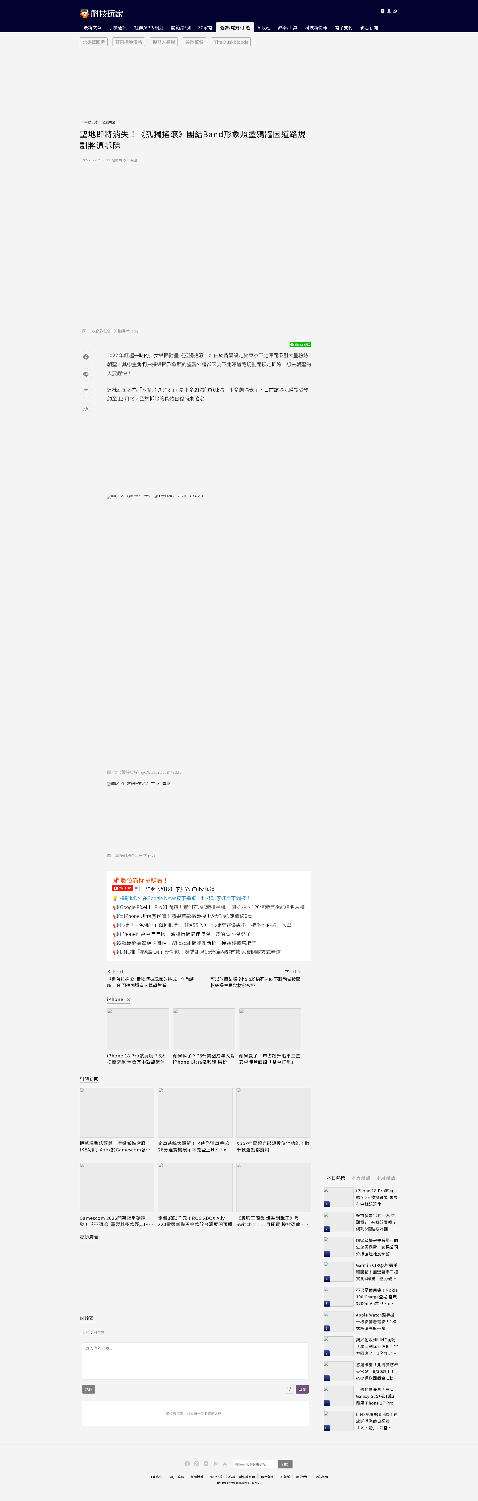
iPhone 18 (118, 999)
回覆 (302, 1389)
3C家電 (205, 27)
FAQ (172, 1476)
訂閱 (285, 1464)
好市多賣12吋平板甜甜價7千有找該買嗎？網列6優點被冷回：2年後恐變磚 (376, 1222)
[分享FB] (86, 357)
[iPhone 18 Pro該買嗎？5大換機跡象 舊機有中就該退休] (138, 1029)
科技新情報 (316, 27)
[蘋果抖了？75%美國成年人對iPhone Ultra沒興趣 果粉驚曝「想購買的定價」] (204, 1029)
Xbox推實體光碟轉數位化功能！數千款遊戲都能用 (273, 1146)
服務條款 (216, 1476)
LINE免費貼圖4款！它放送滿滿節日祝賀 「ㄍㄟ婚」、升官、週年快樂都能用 (377, 1421)
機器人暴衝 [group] (164, 42)
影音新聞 (369, 27)
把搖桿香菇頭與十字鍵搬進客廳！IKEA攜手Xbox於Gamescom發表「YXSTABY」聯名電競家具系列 (115, 1146)
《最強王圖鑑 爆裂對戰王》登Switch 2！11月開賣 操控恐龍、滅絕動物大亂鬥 (273, 1221)
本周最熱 (361, 1177)
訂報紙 (285, 1476)
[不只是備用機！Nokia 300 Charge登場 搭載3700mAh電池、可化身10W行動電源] (339, 1297)
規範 (88, 1389)
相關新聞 (89, 1078)
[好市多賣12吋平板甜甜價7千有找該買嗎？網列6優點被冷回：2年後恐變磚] (339, 1222)
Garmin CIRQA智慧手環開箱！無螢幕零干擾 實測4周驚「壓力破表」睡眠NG (377, 1272)
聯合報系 (267, 1476)
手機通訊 (118, 27)
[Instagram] (195, 1463)
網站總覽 (321, 1476)
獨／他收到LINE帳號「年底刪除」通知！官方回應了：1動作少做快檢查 (377, 1346)
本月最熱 (385, 1177)
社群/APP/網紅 (149, 27)
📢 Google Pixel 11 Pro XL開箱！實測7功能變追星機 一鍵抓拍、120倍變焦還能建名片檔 (209, 906)
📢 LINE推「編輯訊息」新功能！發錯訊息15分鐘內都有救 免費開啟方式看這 (197, 951)
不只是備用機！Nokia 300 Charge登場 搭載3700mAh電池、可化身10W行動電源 (377, 1297)
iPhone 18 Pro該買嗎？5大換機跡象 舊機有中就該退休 (136, 1058)
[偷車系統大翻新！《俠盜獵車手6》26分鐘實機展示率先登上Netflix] (195, 1112)
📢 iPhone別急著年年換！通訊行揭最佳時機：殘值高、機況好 (181, 933)
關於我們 (302, 1476)
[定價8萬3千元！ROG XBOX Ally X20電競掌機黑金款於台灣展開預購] (195, 1187)
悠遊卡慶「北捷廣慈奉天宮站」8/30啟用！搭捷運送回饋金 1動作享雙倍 (377, 1371)
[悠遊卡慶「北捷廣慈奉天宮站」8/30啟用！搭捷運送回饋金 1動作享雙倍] (339, 1371)
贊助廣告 (89, 1236)
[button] (389, 12)
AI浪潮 (264, 27)
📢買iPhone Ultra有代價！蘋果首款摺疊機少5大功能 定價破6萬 (182, 915)
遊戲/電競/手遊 (235, 27)
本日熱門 (336, 1177)
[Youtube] (382, 12)
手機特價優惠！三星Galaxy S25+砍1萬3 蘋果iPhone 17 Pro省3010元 (377, 1396)
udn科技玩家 (89, 122)
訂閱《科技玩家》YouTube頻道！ (182, 889)
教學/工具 (288, 27)
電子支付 (344, 27)
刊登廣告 (155, 1476)
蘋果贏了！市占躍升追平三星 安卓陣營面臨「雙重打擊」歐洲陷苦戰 (269, 1058)
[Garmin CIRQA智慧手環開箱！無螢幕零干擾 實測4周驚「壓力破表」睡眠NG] (339, 1272)
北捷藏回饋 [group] (93, 42)
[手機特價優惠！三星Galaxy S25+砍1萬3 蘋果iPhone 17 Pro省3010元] (339, 1396)
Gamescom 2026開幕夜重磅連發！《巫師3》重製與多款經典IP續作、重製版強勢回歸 (116, 1221)
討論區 (87, 1318)
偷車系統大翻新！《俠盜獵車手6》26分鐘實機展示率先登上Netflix (195, 1146)
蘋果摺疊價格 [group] (128, 42)
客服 (181, 1476)
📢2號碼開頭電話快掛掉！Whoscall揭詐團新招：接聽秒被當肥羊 (184, 942)
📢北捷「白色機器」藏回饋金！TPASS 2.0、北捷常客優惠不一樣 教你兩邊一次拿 (202, 924)
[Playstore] (214, 1463)
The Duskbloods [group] (231, 42)
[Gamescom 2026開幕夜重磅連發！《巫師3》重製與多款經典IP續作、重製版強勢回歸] (117, 1187)
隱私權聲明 (247, 1476)
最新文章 (92, 27)
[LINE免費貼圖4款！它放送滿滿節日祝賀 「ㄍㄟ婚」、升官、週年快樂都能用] (339, 1421)
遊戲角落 (108, 122)
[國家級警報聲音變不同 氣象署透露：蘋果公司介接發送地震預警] (339, 1247)
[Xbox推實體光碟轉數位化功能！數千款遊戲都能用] (274, 1112)
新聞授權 (196, 1476)
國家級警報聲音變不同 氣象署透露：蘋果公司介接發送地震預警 (377, 1246)
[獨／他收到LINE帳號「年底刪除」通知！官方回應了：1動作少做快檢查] (339, 1346)
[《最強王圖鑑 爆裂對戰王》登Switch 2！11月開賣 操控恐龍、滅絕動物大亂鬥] (274, 1187)
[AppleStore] (224, 1463)
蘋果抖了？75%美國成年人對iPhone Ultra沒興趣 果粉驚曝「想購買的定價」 (204, 1058)
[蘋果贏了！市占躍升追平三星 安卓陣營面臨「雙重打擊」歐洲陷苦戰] (270, 1029)
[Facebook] (186, 1463)
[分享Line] (86, 374)
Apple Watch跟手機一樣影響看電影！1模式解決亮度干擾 (376, 1321)
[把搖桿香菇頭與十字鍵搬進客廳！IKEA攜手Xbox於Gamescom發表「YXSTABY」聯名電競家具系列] (117, 1112)
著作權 (231, 1476)
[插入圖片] (289, 1389)
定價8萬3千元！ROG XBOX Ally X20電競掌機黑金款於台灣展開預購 (195, 1221)
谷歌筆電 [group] (194, 42)
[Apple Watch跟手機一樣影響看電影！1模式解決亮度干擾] (339, 1321)
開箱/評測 (181, 27)
